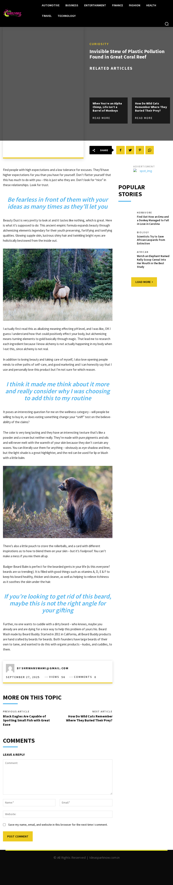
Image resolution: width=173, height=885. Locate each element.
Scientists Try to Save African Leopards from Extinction (151, 240)
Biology (143, 232)
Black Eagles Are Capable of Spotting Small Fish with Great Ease (26, 720)
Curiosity (99, 43)
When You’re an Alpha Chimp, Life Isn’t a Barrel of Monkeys (107, 106)
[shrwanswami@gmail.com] (11, 668)
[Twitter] (130, 150)
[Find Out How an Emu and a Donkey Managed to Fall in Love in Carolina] (126, 219)
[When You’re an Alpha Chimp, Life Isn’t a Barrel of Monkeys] (108, 86)
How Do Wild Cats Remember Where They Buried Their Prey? (151, 106)
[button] (167, 24)
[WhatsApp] (149, 150)
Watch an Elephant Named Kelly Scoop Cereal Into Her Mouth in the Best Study (153, 261)
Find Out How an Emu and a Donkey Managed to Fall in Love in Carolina (153, 220)
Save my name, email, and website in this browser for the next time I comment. (58, 824)
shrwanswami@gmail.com (45, 668)
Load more (143, 282)
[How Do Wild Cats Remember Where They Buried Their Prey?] (151, 86)
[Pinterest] (140, 150)
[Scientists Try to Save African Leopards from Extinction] (126, 239)
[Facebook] (120, 150)
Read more (101, 118)
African (143, 252)
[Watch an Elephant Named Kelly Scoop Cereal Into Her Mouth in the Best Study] (126, 258)
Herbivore (144, 213)
